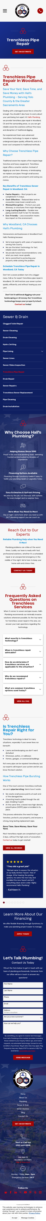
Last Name (8, 991)
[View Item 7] (20, 902)
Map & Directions (23, 1162)
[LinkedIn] (15, 1192)
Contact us (7, 840)
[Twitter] (20, 1192)
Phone (6, 997)
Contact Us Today (23, 570)
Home (23, 1094)
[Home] (22, 11)
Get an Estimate (23, 51)
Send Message (23, 1057)
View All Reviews (14, 848)
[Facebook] (10, 1192)
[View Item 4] (12, 902)
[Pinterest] (30, 1192)
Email (6, 1004)
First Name (8, 984)
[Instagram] (40, 1192)
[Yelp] (35, 1192)
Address (7, 1010)
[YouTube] (25, 1192)
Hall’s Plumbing (34, 117)
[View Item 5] (15, 902)
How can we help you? (12, 1023)
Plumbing (23, 1101)
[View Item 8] (23, 902)
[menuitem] (23, 325)
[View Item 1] (4, 902)
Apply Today (23, 934)
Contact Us (23, 1116)
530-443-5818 (23, 1145)
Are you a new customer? (13, 1017)
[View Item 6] (18, 902)
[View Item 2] (7, 902)
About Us (23, 1098)
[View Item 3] (9, 902)
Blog (23, 1113)
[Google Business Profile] (5, 1192)
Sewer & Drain (23, 1105)
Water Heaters (23, 1109)
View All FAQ (23, 701)
